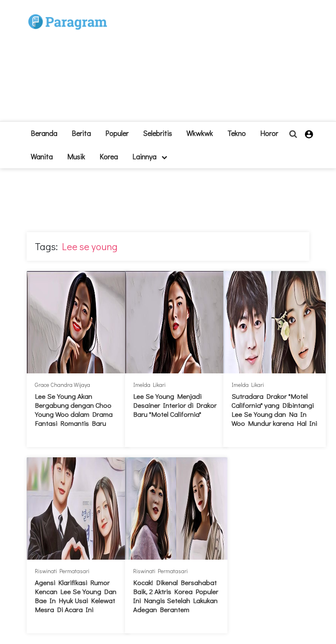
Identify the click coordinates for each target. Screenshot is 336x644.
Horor (269, 133)
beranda (44, 133)
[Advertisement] (204, 64)
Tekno (236, 133)
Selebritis (157, 133)
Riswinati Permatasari (62, 571)
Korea (109, 156)
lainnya (145, 156)
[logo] (68, 13)
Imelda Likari (149, 385)
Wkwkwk (199, 133)
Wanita (42, 156)
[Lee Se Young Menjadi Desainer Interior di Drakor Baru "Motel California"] (176, 322)
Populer (117, 133)
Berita (81, 133)
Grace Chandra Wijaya (62, 385)
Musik (76, 156)
